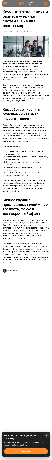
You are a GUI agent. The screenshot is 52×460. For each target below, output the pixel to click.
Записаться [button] (26, 451)
